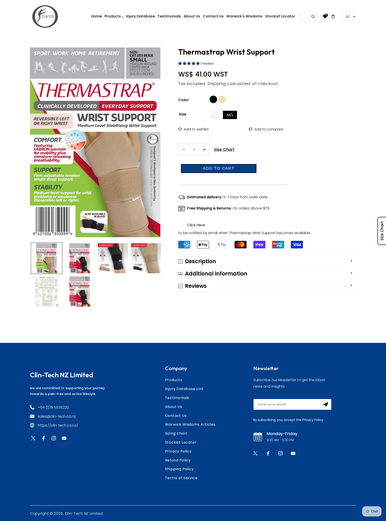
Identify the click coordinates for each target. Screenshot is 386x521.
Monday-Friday (282, 433)
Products (173, 379)
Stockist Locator (181, 442)
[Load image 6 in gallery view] (79, 291)
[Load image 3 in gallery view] (112, 258)
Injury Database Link (184, 388)
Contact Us (176, 415)
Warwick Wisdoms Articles (190, 424)
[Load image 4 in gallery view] (146, 258)
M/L (230, 114)
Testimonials (177, 397)
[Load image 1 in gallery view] (46, 258)
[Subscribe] (325, 404)
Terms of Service (181, 477)
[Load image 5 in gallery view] (46, 291)
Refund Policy (178, 460)
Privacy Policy (178, 451)
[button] (189, 63)
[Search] (313, 16)
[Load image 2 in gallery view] (79, 258)
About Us (173, 406)
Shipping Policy (179, 469)
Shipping (217, 83)
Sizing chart (176, 433)
